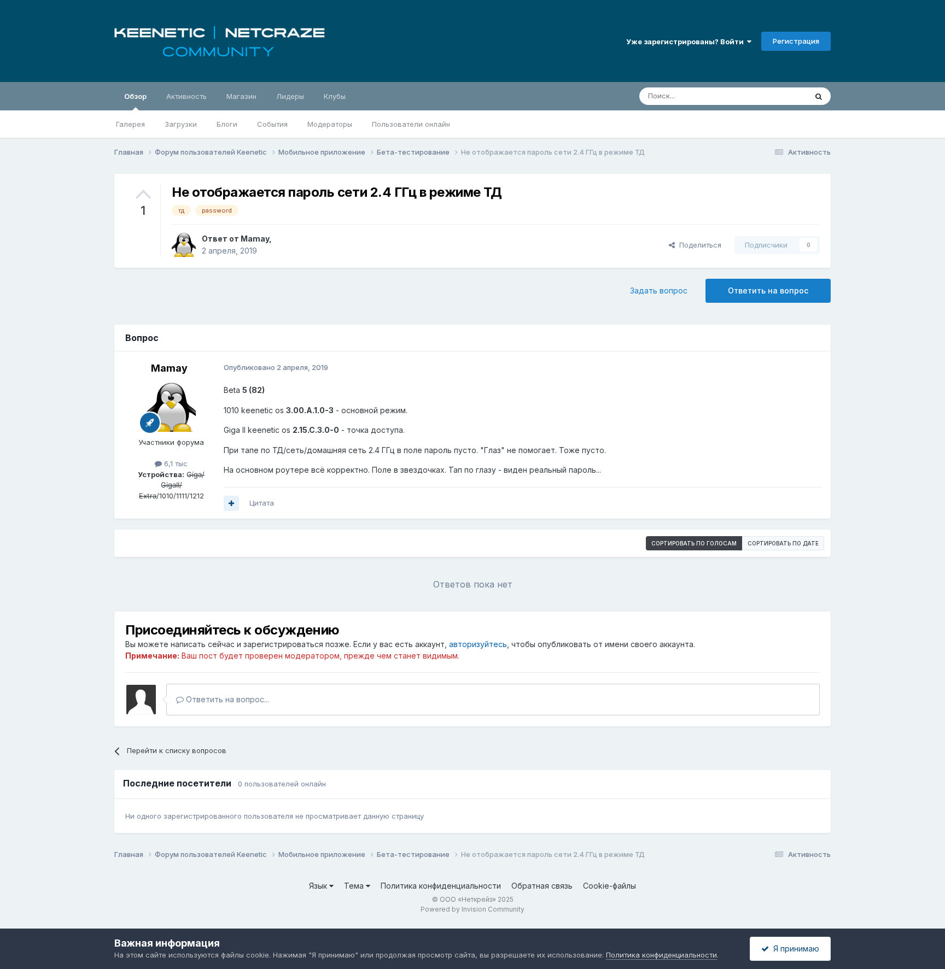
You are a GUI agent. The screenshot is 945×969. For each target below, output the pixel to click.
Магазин (241, 96)
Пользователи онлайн (411, 124)
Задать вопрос (658, 290)
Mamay (255, 238)
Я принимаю (794, 948)
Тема (355, 885)
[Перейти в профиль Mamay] (184, 245)
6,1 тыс (175, 463)
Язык (319, 885)
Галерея (130, 124)
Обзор (135, 96)
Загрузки (181, 124)
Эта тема (777, 96)
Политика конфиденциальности (441, 885)
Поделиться (698, 244)
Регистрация (796, 41)
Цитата (261, 502)
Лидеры (290, 96)
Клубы (335, 96)
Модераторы (329, 124)
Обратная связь (542, 885)
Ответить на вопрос (768, 290)
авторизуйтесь (478, 644)
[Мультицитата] (231, 503)
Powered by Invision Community (472, 909)
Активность (186, 96)
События (272, 124)
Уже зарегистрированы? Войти (686, 41)
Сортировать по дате (783, 543)
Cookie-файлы (609, 885)
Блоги (227, 124)
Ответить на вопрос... (226, 699)
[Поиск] (819, 96)
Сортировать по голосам (694, 543)
